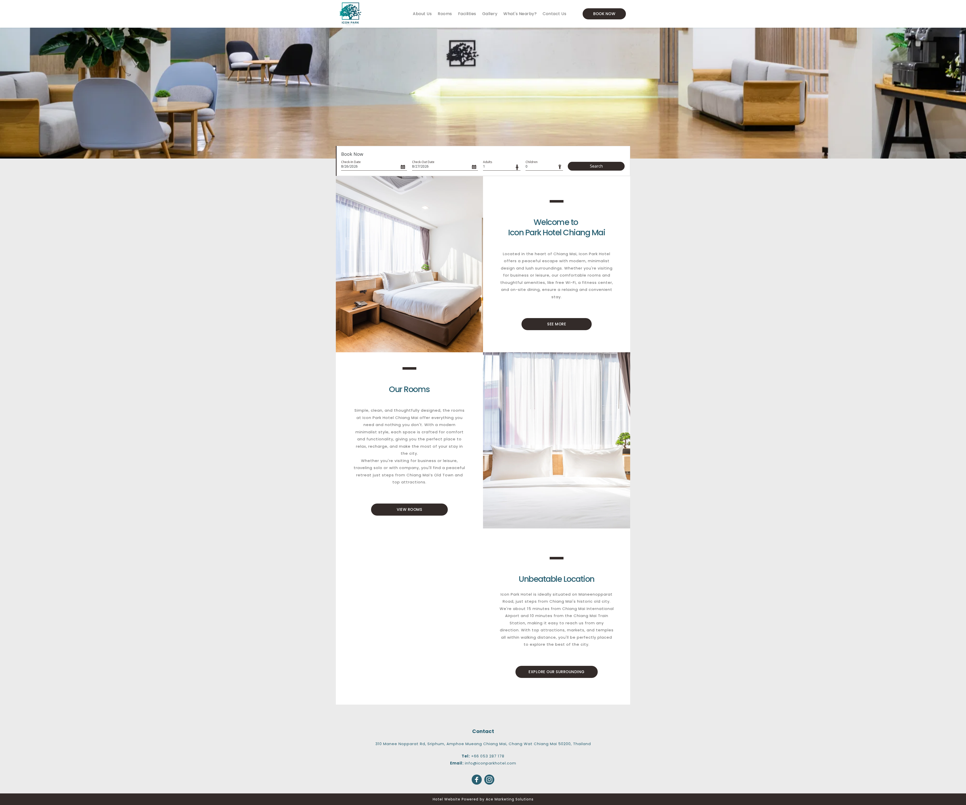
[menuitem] (422, 14)
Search (596, 166)
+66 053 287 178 (487, 756)
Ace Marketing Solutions (510, 799)
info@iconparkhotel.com (490, 763)
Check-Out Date (423, 162)
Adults (487, 162)
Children (532, 162)
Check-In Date (351, 162)
